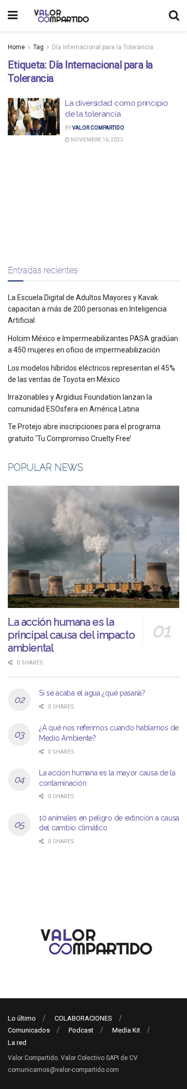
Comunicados (29, 1030)
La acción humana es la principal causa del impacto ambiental (71, 635)
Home (16, 47)
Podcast (81, 1030)
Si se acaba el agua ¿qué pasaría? (92, 693)
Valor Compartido (98, 128)
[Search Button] (174, 15)
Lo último (22, 1018)
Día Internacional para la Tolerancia (102, 47)
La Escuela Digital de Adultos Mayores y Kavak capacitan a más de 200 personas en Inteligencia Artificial (87, 309)
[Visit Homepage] (60, 15)
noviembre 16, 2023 (96, 140)
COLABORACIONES (83, 1018)
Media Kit (126, 1030)
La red (17, 1042)
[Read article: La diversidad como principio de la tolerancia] (34, 116)
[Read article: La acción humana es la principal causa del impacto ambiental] (93, 547)
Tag (38, 47)
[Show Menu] (13, 15)
